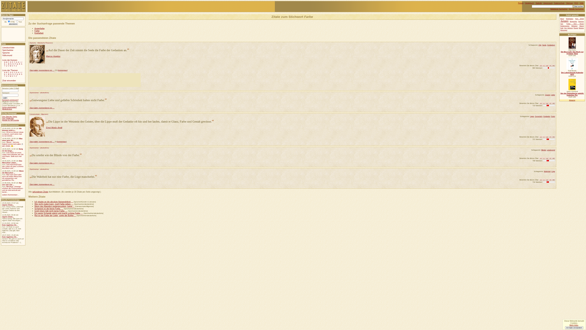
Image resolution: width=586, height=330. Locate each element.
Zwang (547, 95)
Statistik (538, 3)
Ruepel (576, 28)
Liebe (553, 95)
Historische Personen (44, 43)
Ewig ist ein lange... (12, 150)
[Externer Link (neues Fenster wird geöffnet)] (572, 48)
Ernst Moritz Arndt (54, 128)
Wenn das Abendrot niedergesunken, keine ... (54, 206)
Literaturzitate (35, 114)
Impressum (548, 3)
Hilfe (582, 3)
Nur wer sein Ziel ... (12, 184)
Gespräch (538, 116)
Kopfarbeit (38, 33)
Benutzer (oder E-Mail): (10, 88)
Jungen (564, 21)
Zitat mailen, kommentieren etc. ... (42, 70)
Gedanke (546, 116)
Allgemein (44, 114)
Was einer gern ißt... (12, 139)
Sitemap (569, 3)
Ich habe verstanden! (574, 328)
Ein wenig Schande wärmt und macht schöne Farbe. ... (58, 213)
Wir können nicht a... (12, 129)
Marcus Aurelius (53, 56)
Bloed (562, 19)
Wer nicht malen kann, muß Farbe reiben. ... (54, 204)
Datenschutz (559, 3)
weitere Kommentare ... (10, 195)
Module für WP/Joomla (10, 120)
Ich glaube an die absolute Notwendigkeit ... (53, 202)
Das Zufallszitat (8, 118)
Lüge (553, 171)
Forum (520, 3)
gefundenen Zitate (40, 192)
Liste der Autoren (9, 60)
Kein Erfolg (579, 19)
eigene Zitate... (8, 205)
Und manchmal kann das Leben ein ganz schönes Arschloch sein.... (13, 166)
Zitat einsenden (9, 80)
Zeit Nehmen (568, 28)
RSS (576, 3)
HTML (12, 22)
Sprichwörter (34, 93)
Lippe (532, 116)
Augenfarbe (39, 28)
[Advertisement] (85, 80)
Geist (553, 116)
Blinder (543, 150)
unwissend (551, 150)
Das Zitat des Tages (9, 116)
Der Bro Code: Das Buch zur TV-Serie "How (572, 53)
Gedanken (551, 45)
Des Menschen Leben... (12, 162)
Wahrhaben (569, 19)
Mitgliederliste (7, 109)
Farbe (37, 31)
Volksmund (7, 55)
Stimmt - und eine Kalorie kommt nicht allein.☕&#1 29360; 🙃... (12, 144)
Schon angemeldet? (9, 107)
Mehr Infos (574, 325)
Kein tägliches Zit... (10, 225)
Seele (544, 45)
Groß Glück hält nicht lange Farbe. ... (50, 211)
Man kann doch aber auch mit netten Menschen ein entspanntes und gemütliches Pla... (12, 177)
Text (20, 22)
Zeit (540, 45)
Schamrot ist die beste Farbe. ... (48, 208)
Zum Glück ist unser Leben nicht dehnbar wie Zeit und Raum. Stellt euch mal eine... (12, 155)
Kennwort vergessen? (10, 100)
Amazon (572, 100)
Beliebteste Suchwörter (559, 9)
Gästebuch (529, 3)
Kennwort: (6, 93)
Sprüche (33, 43)
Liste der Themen (10, 70)
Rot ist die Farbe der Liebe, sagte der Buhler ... (55, 215)
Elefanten (574, 26)
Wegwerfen (573, 21)
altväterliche (44, 93)
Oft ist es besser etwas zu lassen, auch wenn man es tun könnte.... (13, 134)
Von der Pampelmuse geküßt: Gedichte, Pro (572, 94)
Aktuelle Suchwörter (576, 9)
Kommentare (62, 70)
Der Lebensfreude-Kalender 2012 (572, 73)
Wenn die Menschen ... (13, 172)
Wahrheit (547, 171)
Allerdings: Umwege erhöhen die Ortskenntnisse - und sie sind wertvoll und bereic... (13, 189)
